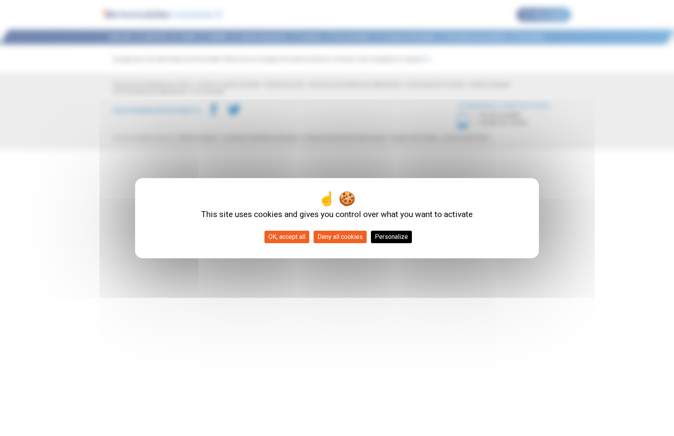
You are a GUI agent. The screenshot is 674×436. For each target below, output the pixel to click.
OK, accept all (286, 236)
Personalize (391, 236)
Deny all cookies (340, 236)
